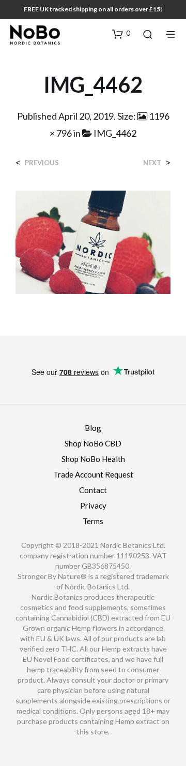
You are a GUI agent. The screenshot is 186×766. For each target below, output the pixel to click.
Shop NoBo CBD (93, 443)
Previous (42, 163)
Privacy (93, 505)
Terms (93, 521)
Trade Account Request (93, 474)
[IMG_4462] (93, 241)
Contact (93, 490)
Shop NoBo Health (93, 459)
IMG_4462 (115, 133)
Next (152, 163)
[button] (121, 33)
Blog (93, 427)
